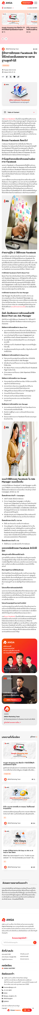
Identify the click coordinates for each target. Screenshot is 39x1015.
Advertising (6, 65)
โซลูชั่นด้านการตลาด (7, 959)
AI (4, 817)
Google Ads (7, 774)
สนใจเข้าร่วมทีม (24, 956)
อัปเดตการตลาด (24, 959)
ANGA (5, 993)
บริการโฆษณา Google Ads (9, 957)
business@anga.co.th (10, 987)
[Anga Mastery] (31, 8)
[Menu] (35, 2)
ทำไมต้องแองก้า (24, 954)
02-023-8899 (8, 990)
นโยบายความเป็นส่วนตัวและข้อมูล (11, 1006)
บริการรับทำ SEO (6, 954)
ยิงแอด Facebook (9, 119)
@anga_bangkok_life (10, 996)
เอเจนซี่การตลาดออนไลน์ (18, 307)
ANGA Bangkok (8, 999)
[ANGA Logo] (7, 2)
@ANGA (6, 1001)
